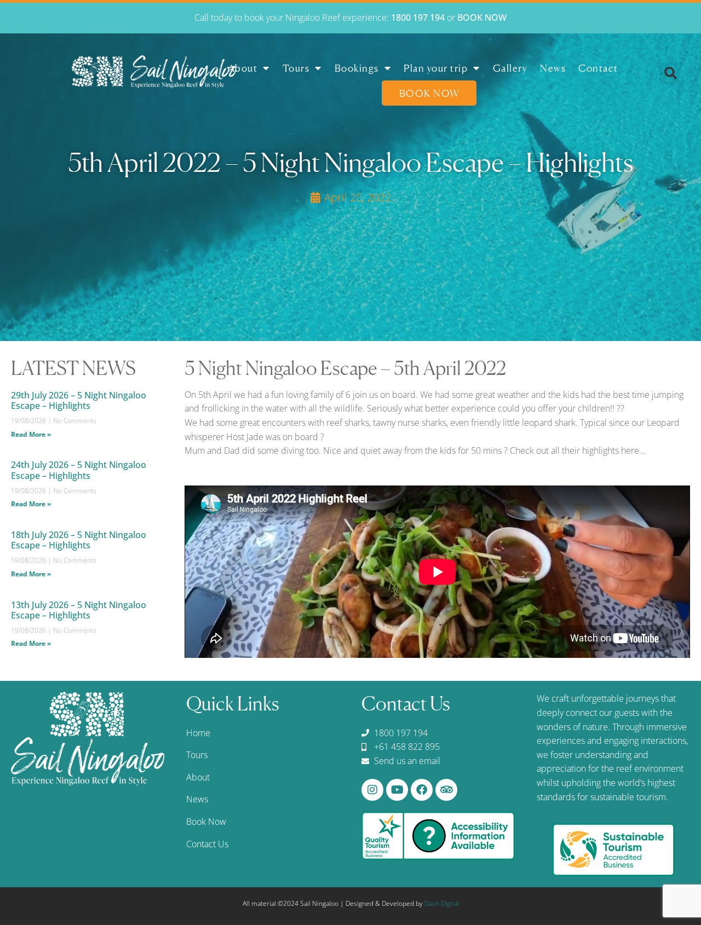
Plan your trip (436, 68)
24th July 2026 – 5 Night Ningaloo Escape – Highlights (78, 470)
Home (198, 733)
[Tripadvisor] (446, 790)
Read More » (31, 434)
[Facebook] (422, 790)
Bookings (357, 68)
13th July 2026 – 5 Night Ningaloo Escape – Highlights (78, 610)
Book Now (429, 93)
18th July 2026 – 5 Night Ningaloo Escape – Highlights (78, 540)
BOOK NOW (482, 17)
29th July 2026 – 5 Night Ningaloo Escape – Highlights (78, 400)
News (553, 68)
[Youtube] (397, 790)
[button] (670, 73)
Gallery (510, 68)
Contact (598, 68)
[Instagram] (372, 790)
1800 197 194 (418, 17)
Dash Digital (441, 903)
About (243, 68)
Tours (296, 68)
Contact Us (207, 844)
